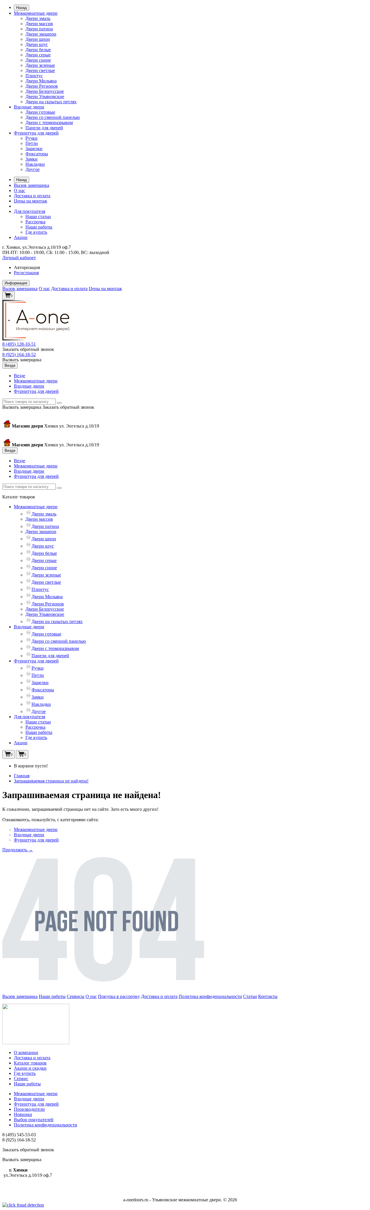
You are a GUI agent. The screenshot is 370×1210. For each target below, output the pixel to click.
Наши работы (38, 226)
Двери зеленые (40, 65)
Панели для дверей (44, 127)
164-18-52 (19, 354)
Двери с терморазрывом (49, 122)
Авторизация (27, 267)
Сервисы (75, 996)
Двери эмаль (37, 18)
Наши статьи (38, 216)
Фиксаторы (36, 153)
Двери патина (39, 28)
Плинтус (34, 75)
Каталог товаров (30, 1062)
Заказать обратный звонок (28, 349)
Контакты (268, 996)
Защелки (33, 148)
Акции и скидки (30, 1068)
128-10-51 (19, 344)
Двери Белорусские (44, 91)
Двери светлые (40, 70)
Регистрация (26, 272)
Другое (32, 169)
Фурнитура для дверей (36, 132)
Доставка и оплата (32, 195)
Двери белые (38, 49)
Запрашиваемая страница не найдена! (51, 780)
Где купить (36, 232)
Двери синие (38, 60)
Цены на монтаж (30, 200)
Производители (29, 1109)
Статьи (250, 996)
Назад (21, 7)
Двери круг (36, 44)
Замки (31, 158)
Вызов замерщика (31, 185)
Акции (20, 237)
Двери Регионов (41, 86)
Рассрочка (35, 221)
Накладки (35, 164)
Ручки (31, 138)
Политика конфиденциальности (210, 996)
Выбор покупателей (33, 1119)
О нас (19, 190)
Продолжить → (17, 849)
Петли (31, 143)
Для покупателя (29, 211)
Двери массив (39, 23)
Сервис (21, 1078)
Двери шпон (37, 39)
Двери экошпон (40, 34)
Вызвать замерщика (21, 359)
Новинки (23, 1114)
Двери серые (38, 54)
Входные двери (29, 106)
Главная (21, 775)
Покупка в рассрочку (119, 996)
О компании (26, 1052)
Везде (19, 375)
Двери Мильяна (41, 80)
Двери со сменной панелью (52, 117)
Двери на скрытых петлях (51, 101)
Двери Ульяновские (44, 96)
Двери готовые (40, 112)
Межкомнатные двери (36, 13)
